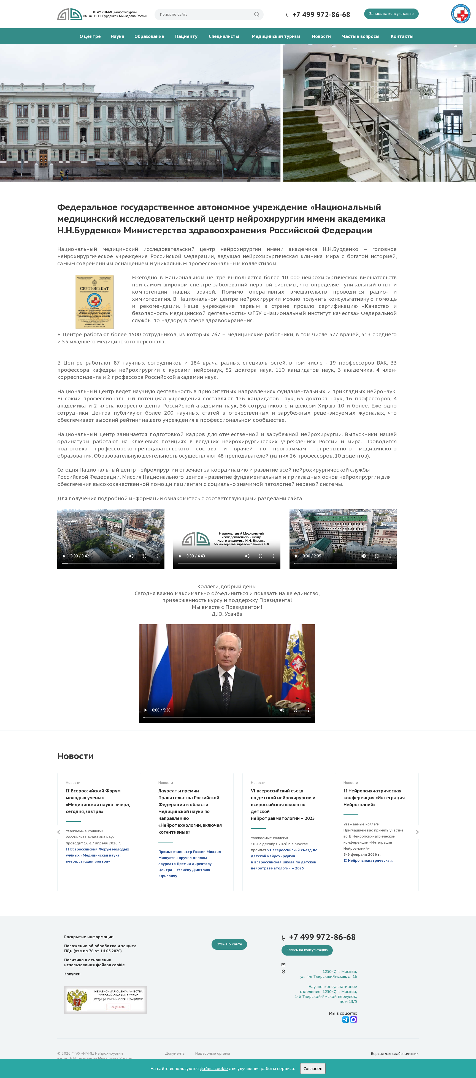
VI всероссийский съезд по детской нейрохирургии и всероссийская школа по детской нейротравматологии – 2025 (283, 804)
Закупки (72, 974)
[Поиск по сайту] (257, 14)
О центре (90, 36)
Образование (149, 36)
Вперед (417, 832)
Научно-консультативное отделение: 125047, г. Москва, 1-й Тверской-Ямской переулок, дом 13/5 (326, 994)
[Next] (417, 113)
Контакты (402, 36)
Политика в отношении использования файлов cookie (94, 962)
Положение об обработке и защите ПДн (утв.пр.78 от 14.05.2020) (100, 948)
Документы (175, 1053)
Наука (117, 36)
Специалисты (224, 36)
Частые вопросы (360, 36)
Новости (321, 36)
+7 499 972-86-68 (321, 14)
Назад (59, 832)
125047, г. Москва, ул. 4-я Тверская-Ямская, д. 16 (328, 974)
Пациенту (186, 36)
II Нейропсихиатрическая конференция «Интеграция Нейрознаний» (374, 797)
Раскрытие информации (88, 936)
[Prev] (59, 113)
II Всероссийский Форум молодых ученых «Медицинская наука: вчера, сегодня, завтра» (98, 801)
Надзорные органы (212, 1053)
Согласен (313, 1068)
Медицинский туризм (276, 36)
